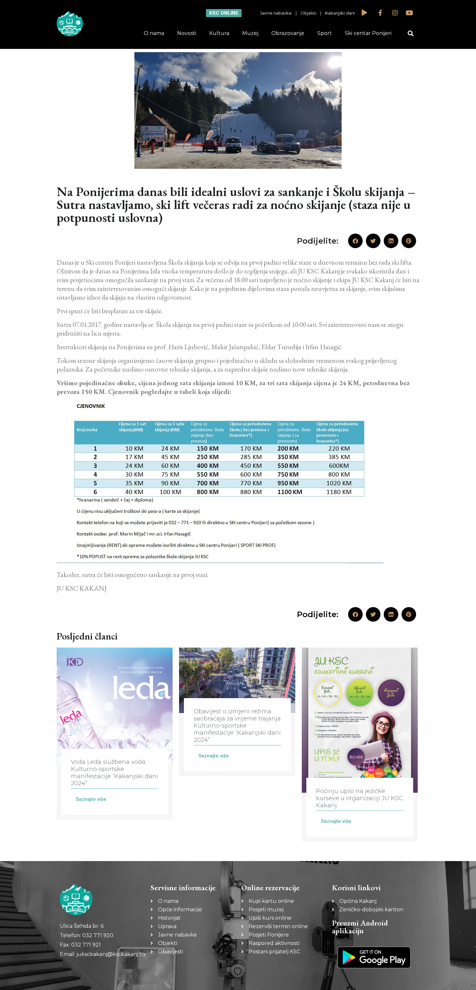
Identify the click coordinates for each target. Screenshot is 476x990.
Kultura (219, 33)
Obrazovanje (287, 33)
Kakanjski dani (340, 13)
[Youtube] (409, 12)
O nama (154, 33)
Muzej (250, 33)
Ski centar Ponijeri (368, 33)
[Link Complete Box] (115, 734)
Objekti (308, 13)
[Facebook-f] (380, 12)
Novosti (186, 33)
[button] (410, 33)
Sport (324, 33)
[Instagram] (395, 12)
